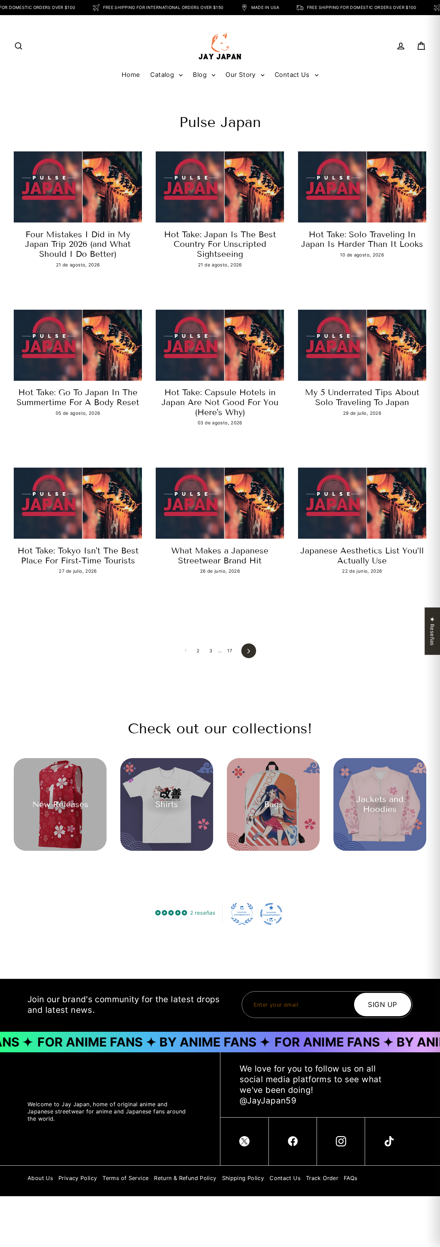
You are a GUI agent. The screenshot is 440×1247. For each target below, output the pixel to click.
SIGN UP (382, 1004)
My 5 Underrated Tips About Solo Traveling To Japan (362, 397)
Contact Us (293, 74)
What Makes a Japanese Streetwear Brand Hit (219, 555)
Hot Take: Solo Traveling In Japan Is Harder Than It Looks (362, 239)
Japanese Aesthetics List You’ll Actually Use (362, 555)
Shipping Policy (243, 1178)
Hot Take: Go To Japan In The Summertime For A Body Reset (77, 397)
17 (229, 650)
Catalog (163, 74)
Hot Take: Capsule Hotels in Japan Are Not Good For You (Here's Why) (220, 402)
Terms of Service (125, 1178)
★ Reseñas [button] (432, 631)
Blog (200, 74)
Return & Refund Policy (185, 1178)
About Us (40, 1178)
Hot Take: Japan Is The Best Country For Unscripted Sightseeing (220, 244)
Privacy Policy (77, 1178)
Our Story (241, 74)
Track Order (322, 1178)
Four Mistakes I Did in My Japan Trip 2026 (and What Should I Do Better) (78, 244)
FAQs (351, 1178)
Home (131, 74)
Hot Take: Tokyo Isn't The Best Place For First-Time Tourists (78, 555)
